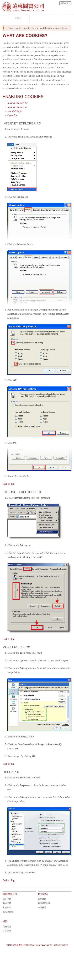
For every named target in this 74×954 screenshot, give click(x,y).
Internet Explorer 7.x (17, 103)
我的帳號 (7, 926)
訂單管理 (7, 930)
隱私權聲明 (8, 911)
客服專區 (7, 907)
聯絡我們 (7, 903)
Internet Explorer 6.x (17, 107)
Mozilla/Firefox (14, 111)
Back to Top (8, 484)
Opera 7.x (12, 115)
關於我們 (7, 898)
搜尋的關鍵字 (44, 903)
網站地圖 (42, 898)
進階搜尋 (42, 907)
